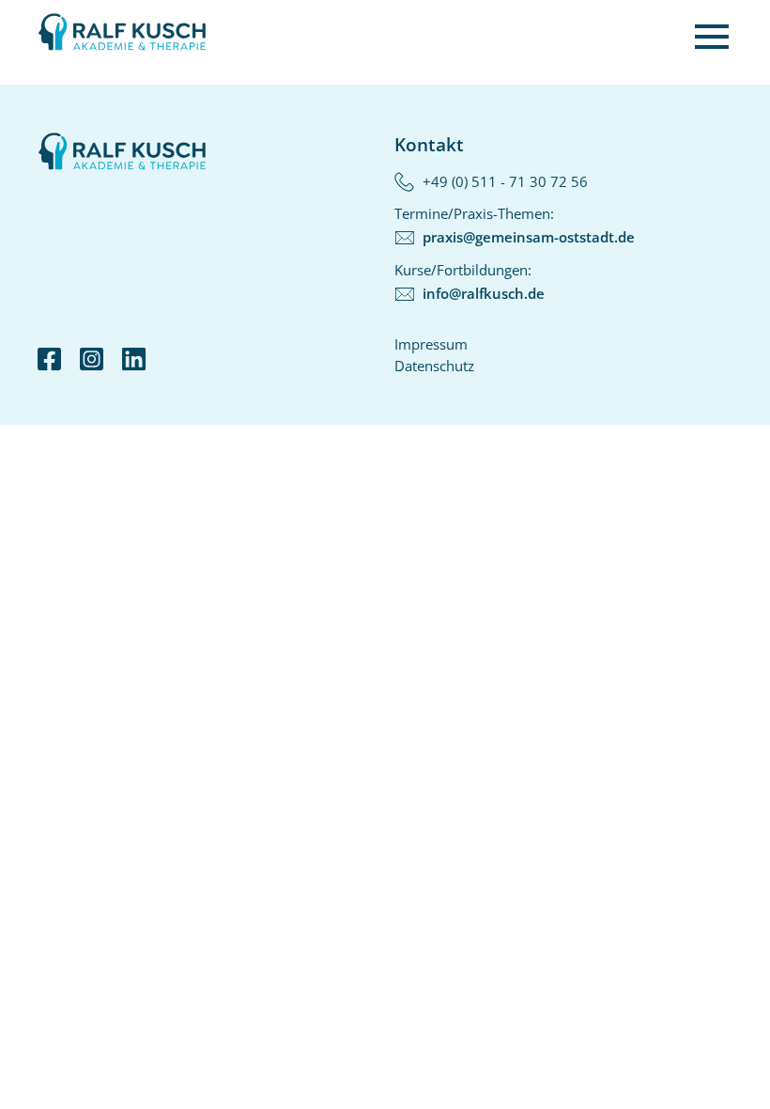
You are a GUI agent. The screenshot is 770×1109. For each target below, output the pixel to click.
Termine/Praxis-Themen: (514, 225)
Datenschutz (434, 365)
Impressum (431, 344)
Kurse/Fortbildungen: (469, 281)
